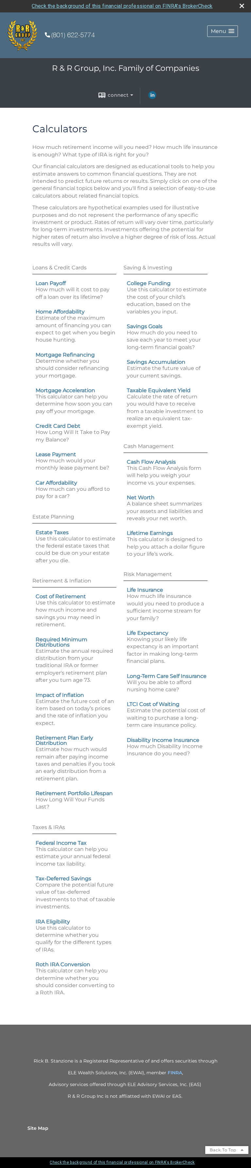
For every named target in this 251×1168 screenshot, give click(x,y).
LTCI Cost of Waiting (153, 704)
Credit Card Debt (58, 426)
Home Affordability (60, 312)
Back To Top (224, 1149)
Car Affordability (56, 483)
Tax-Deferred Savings (63, 878)
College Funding (149, 283)
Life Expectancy (147, 633)
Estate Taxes (52, 532)
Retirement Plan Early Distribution (64, 740)
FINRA (175, 1073)
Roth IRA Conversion (63, 964)
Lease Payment (56, 454)
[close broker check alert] (241, 5)
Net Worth (141, 497)
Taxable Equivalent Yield (159, 390)
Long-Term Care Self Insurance (167, 676)
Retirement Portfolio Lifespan (74, 793)
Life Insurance (145, 590)
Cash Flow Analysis (151, 462)
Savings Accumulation (156, 362)
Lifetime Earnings (150, 533)
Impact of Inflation (60, 695)
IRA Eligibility (53, 922)
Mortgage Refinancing (65, 355)
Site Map (37, 1128)
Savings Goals (144, 326)
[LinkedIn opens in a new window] (152, 97)
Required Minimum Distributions (61, 642)
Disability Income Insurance (163, 740)
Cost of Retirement (61, 596)
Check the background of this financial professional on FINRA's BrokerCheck (122, 6)
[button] (222, 31)
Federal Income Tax (61, 843)
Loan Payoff (51, 283)
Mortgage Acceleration (65, 390)
